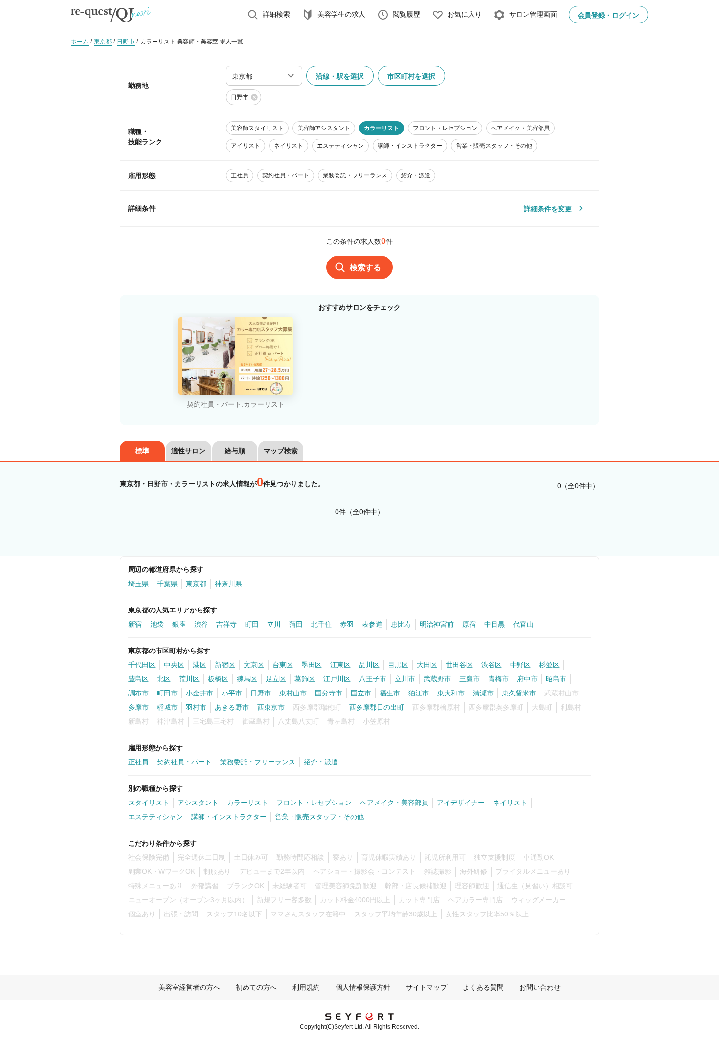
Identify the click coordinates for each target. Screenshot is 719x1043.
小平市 (232, 693)
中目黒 (494, 624)
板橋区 (218, 679)
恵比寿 (401, 624)
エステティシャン (155, 817)
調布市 (138, 693)
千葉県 (167, 583)
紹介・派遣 (321, 762)
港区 (199, 665)
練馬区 (247, 679)
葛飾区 (304, 679)
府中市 (527, 679)
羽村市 (196, 707)
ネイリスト (510, 802)
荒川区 (189, 679)
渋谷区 (491, 665)
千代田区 (142, 665)
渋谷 (201, 624)
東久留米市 (519, 693)
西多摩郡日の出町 (376, 707)
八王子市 (372, 679)
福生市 (390, 693)
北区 (164, 679)
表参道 (372, 624)
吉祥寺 (226, 624)
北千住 (321, 624)
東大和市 (451, 693)
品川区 (369, 665)
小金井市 (199, 693)
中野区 (520, 665)
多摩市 (138, 707)
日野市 (260, 693)
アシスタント (198, 802)
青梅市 (498, 679)
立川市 (405, 679)
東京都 (196, 583)
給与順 (235, 451)
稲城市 (167, 707)
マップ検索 (281, 451)
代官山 (523, 624)
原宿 (469, 624)
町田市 (167, 693)
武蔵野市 (437, 679)
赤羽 (347, 624)
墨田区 (311, 665)
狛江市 (418, 693)
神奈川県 (228, 583)
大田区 (427, 665)
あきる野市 (232, 707)
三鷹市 (469, 679)
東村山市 (293, 693)
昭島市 (556, 679)
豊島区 (138, 679)
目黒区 (398, 665)
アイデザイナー (461, 802)
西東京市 (271, 707)
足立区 (276, 679)
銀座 (179, 624)
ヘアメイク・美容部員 (394, 802)
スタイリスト (148, 802)
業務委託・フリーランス (257, 762)
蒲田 (296, 624)
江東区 (340, 665)
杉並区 (549, 665)
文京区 (254, 665)
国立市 (361, 693)
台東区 (282, 665)
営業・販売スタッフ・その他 (319, 817)
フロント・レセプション (314, 802)
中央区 (174, 665)
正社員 (138, 762)
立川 (274, 624)
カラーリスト (247, 802)
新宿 (135, 624)
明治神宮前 (437, 624)
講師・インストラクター (229, 817)
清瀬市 (483, 693)
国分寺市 (328, 693)
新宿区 (225, 665)
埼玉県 (138, 583)
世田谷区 (459, 665)
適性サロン (188, 451)
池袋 (157, 624)
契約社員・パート (184, 762)
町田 (252, 624)
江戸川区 (337, 679)
